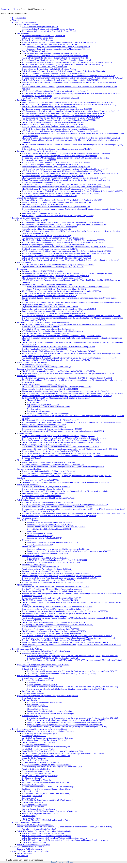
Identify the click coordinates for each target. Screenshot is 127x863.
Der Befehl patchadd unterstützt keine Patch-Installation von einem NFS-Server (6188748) (57, 624)
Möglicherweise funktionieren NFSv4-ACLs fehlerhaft (43, 304)
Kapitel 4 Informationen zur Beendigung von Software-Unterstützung (39, 729)
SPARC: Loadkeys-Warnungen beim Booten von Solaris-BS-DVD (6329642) (52, 122)
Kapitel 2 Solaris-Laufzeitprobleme (26, 218)
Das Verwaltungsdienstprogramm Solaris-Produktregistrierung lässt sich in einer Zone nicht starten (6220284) (65, 611)
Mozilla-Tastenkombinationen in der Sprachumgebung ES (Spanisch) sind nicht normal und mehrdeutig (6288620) (67, 396)
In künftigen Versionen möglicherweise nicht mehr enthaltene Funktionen (45, 731)
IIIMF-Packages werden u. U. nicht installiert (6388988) (44, 384)
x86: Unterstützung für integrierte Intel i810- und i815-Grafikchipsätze (49, 227)
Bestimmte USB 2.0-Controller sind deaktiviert (40, 327)
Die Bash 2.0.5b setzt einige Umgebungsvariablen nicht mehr (46, 487)
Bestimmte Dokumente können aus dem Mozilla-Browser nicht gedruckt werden (58, 549)
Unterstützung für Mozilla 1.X (34, 736)
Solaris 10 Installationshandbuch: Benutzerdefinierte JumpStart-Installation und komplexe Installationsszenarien (65, 840)
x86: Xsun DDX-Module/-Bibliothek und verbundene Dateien (46, 820)
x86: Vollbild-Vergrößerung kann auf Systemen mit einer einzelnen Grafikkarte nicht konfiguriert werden (63, 222)
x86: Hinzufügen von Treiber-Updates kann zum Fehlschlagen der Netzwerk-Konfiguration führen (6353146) (65, 169)
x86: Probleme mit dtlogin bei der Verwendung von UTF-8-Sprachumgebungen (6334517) (57, 238)
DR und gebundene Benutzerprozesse (42, 684)
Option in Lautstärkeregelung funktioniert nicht (40, 567)
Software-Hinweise (29, 700)
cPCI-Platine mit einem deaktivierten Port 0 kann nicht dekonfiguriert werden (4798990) (61, 673)
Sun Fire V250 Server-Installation (35, 51)
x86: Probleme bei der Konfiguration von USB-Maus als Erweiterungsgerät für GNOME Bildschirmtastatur (64, 224)
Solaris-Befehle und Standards (29, 484)
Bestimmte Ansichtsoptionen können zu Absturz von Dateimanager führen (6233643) (55, 573)
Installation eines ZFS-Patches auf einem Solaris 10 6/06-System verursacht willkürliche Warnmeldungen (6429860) (67, 273)
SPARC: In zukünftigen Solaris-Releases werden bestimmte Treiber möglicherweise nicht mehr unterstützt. (64, 753)
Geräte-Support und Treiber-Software (36, 773)
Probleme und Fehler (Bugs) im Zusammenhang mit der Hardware (43, 322)
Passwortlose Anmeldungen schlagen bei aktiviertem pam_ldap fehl (48, 462)
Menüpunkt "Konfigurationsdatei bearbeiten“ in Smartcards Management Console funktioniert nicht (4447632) (65, 482)
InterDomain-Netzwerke (31, 691)
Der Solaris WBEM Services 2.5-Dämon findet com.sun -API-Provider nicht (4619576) (56, 640)
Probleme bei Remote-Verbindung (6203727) (44, 538)
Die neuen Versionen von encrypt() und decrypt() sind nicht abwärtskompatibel (53, 464)
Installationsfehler (24, 100)
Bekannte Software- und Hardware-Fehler (38, 653)
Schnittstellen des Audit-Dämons (35, 760)
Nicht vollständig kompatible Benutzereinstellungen (47, 558)
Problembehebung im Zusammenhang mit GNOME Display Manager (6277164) (58, 47)
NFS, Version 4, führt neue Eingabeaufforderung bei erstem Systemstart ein (51, 53)
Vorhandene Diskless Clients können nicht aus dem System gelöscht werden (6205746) (56, 613)
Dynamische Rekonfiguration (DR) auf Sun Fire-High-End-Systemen (44, 651)
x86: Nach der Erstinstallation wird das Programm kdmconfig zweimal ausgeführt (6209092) (58, 129)
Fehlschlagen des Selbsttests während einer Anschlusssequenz (51, 713)
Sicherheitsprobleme (25, 460)
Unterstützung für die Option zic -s (35, 744)
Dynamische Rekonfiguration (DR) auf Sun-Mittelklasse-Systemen (43, 664)
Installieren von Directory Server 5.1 (36, 364)
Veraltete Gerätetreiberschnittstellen (36, 769)
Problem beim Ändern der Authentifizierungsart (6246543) (50, 524)
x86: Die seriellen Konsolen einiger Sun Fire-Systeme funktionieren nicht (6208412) (55, 91)
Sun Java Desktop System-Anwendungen (38, 809)
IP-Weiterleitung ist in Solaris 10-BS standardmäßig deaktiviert (46, 444)
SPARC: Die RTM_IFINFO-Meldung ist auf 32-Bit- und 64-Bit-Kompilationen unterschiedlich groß (61, 442)
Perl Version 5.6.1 (29, 798)
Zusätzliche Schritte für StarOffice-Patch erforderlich (42, 204)
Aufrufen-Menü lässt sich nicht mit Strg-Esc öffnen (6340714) (46, 236)
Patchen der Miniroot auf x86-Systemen (37, 40)
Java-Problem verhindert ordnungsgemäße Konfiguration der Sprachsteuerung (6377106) (57, 109)
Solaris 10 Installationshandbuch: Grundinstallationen (43, 833)
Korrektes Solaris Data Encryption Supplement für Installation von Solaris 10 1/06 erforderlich (59, 42)
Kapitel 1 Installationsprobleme (24, 22)
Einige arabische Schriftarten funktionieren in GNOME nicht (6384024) (50, 389)
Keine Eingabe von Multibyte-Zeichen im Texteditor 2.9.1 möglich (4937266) (52, 582)
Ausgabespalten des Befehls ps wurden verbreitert (41, 496)
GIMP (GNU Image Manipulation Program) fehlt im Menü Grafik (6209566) (57, 560)
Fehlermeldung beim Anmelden (39, 533)
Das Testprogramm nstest (32, 796)
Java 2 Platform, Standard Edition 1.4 (36, 780)
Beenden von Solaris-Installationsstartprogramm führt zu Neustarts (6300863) (52, 124)
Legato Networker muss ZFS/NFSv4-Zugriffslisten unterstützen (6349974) (56, 289)
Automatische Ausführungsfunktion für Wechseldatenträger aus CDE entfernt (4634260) (56, 256)
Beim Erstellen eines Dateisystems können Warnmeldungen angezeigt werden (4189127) (57, 149)
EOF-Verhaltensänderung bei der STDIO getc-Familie (43, 493)
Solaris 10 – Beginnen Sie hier (34, 842)
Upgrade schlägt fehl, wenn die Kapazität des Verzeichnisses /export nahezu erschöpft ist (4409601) (61, 193)
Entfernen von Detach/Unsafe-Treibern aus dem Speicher (49, 711)
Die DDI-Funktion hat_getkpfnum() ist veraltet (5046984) (44, 349)
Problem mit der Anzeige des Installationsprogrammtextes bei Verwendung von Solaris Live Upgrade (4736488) (66, 187)
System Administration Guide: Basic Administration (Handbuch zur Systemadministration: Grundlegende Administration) (64, 827)
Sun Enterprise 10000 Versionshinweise (32, 676)
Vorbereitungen (23, 33)
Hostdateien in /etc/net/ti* (32, 778)
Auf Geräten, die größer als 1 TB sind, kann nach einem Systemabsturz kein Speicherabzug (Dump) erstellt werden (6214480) (71, 316)
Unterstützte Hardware (31, 698)
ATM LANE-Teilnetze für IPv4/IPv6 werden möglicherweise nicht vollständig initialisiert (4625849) (61, 453)
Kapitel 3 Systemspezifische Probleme (27, 649)
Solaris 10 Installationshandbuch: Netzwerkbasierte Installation (46, 836)
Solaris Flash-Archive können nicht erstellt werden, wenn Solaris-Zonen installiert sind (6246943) (60, 80)
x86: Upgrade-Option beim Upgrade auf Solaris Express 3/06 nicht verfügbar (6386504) (56, 162)
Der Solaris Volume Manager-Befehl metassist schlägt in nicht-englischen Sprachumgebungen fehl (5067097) (65, 504)
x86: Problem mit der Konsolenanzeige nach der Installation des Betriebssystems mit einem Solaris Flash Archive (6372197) (70, 111)
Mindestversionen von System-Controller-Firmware (42, 667)
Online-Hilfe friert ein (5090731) (40, 544)
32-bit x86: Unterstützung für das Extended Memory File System (47, 738)
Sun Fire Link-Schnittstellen (33, 807)
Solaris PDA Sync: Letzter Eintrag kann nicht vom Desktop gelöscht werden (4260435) (56, 258)
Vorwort (15, 20)
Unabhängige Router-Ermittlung (34, 804)
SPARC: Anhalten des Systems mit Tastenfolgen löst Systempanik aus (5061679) (54, 631)
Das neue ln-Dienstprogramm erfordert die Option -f (42, 489)
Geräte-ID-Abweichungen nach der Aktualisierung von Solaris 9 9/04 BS (50, 164)
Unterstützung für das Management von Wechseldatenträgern (46, 747)
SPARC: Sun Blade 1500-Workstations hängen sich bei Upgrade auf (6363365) (53, 73)
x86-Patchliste (22, 856)
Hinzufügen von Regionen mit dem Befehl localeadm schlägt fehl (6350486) (52, 598)
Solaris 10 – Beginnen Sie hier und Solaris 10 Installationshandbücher (44, 831)
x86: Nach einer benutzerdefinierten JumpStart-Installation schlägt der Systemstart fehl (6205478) (60, 131)
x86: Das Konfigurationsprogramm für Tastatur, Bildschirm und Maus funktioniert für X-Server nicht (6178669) (66, 253)
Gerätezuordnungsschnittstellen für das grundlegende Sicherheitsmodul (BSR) (52, 767)
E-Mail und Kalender (30, 520)
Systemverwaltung (24, 584)
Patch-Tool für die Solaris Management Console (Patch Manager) (47, 800)
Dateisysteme (22, 269)
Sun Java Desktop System (27, 518)
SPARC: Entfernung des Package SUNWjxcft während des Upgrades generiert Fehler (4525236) (60, 189)
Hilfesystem (26, 540)
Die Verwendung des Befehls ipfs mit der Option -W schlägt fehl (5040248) (51, 633)
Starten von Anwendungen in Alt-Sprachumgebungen (48, 413)
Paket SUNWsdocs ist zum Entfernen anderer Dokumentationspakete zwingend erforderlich (58, 264)
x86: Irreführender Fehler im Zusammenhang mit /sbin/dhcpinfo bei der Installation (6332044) (58, 120)
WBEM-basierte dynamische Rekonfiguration (40, 813)
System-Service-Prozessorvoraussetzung (38, 678)
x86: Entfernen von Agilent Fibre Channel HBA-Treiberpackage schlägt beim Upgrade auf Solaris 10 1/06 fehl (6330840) (70, 173)
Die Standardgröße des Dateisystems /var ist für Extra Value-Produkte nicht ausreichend (56, 60)
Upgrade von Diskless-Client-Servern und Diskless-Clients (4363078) (49, 196)
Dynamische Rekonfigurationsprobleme (37, 680)
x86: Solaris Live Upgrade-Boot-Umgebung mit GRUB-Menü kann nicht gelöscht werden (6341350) (62, 171)
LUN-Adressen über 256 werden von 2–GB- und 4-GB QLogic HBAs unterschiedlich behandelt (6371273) (64, 438)
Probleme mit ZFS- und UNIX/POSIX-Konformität (42, 271)
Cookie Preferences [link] (57, 862)
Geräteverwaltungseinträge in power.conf (38, 771)
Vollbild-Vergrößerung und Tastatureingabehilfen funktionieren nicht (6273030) (53, 244)
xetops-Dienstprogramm (31, 818)
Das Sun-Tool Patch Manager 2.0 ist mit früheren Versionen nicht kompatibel (52, 589)
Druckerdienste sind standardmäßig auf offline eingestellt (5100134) (48, 471)
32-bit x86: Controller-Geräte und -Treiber (38, 749)
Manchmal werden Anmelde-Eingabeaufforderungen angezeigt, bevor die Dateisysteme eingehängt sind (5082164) (67, 476)
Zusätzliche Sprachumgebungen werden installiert (41, 213)
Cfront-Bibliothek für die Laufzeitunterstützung (40, 762)
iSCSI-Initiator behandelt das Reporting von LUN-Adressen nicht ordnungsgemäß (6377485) (58, 436)
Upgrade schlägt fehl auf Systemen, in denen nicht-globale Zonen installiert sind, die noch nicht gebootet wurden (66, 153)
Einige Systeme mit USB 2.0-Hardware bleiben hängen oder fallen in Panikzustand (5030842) (59, 351)
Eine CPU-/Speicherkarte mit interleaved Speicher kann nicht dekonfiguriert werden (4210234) (64, 722)
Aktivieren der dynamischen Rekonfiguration (44, 702)
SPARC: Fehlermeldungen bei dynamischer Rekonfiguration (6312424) (50, 600)
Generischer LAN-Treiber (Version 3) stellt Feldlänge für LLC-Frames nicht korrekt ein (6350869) (60, 447)
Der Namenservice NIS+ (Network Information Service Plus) (46, 793)
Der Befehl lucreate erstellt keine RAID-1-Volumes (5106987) (46, 627)
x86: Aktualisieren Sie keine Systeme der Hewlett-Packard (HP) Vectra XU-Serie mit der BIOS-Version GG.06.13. (67, 62)
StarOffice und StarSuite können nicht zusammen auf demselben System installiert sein (56, 207)
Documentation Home (9, 9)
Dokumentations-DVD (26, 262)
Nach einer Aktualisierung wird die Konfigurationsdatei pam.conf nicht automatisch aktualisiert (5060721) (63, 184)
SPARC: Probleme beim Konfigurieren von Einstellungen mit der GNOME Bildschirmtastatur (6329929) (63, 240)
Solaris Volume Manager (26, 500)
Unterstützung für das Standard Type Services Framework (44, 740)
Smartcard (21, 478)
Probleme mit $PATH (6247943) (40, 536)
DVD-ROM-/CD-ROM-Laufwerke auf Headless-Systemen (45, 333)
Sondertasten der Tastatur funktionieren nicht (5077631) (44, 424)
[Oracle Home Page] (7, 7)
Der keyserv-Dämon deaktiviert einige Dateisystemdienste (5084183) (49, 473)
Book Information (19, 18)
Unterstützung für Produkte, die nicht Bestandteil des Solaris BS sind (49, 31)
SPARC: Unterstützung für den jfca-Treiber (39, 742)
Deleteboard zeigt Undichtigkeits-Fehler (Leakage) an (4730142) (52, 658)
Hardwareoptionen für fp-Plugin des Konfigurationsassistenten (46, 764)
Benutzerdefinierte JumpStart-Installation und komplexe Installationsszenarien (57, 56)
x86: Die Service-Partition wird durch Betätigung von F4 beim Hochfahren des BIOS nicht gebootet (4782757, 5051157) (69, 638)
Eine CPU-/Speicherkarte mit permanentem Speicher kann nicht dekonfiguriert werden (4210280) (65, 724)
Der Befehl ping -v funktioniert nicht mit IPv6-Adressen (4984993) (48, 498)
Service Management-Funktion (29, 469)
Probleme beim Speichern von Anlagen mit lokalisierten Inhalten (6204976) (56, 527)
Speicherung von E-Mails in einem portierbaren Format (48, 407)
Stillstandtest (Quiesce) (36, 704)
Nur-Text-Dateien (34, 409)
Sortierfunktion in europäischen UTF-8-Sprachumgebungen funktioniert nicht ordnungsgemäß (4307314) (63, 431)
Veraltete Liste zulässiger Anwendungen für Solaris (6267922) (46, 569)
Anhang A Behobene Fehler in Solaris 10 (28, 847)
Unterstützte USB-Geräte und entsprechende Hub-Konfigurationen (48, 329)
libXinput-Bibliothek (30, 791)
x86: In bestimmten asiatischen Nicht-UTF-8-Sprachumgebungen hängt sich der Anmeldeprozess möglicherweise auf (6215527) (72, 422)
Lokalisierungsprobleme (26, 376)
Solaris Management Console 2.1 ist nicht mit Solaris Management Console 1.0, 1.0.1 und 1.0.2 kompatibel (64, 71)
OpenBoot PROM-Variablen (33, 693)
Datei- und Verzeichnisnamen (38, 411)
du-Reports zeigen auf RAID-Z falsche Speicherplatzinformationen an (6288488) (54, 293)
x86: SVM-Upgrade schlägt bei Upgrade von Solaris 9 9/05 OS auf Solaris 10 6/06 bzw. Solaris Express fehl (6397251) (69, 104)
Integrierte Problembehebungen (29, 849)
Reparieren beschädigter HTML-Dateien (43, 404)
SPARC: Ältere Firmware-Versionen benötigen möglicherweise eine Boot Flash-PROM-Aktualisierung (62, 64)
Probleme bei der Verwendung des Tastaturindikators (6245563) (47, 571)
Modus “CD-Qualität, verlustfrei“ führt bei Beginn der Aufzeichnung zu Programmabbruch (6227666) (62, 576)
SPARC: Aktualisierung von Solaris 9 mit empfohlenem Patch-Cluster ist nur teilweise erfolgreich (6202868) (64, 178)
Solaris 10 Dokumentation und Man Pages (33, 844)
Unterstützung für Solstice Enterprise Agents (39, 733)
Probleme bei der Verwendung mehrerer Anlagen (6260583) (50, 522)
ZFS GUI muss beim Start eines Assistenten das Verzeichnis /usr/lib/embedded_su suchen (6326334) (61, 291)
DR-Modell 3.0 (33, 682)
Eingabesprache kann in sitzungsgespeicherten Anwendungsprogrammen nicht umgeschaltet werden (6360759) (65, 391)
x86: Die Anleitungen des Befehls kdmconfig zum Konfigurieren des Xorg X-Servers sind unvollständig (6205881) (67, 251)
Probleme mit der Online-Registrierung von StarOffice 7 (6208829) (53, 562)
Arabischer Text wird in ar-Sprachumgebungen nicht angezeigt (46, 229)
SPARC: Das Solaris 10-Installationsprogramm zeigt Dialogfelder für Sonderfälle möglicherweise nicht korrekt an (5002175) (71, 138)
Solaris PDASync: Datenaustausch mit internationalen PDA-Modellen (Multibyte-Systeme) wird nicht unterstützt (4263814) (70, 260)
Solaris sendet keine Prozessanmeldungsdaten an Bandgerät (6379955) (49, 107)
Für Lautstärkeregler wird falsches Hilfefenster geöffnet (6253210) (53, 542)
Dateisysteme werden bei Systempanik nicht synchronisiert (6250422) (49, 296)
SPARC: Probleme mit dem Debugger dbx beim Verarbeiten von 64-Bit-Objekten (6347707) (58, 371)
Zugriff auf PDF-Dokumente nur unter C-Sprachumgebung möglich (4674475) (53, 267)
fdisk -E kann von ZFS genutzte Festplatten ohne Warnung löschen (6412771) (52, 278)
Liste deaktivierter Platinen (37, 707)
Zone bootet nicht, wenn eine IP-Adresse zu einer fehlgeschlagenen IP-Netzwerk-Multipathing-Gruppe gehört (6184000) (69, 449)
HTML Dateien (33, 402)
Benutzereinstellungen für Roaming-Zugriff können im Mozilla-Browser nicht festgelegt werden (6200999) (69, 551)
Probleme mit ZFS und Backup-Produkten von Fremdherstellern (47, 284)
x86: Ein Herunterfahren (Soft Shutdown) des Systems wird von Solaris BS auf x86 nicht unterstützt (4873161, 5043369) (69, 358)
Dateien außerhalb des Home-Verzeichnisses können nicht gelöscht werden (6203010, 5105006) (59, 578)
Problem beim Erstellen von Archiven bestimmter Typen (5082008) (48, 580)
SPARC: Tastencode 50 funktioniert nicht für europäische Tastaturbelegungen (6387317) (57, 387)
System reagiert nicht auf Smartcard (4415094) (40, 480)
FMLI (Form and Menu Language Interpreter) (40, 776)
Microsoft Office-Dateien (37, 400)
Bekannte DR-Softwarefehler (33, 669)
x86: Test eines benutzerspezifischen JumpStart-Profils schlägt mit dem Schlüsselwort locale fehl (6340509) (64, 113)
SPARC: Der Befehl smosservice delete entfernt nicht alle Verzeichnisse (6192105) (54, 622)
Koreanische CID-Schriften (33, 784)
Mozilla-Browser (28, 547)
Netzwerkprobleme (24, 433)
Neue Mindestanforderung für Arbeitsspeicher (40, 27)
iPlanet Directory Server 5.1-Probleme (32, 362)
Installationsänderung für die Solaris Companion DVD (43, 36)
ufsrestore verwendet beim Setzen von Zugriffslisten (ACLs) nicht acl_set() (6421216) (55, 276)
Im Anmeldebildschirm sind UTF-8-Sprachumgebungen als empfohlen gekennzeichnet (56, 398)
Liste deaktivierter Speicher (37, 709)
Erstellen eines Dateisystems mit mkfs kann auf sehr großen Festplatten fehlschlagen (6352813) (59, 309)
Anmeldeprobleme (29, 531)
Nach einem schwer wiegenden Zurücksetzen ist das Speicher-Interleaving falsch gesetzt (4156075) (66, 720)
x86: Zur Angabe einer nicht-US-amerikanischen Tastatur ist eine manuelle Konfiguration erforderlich (61, 336)
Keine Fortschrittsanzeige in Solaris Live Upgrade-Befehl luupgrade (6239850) (53, 176)
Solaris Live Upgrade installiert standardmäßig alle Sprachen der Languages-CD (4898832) (58, 216)
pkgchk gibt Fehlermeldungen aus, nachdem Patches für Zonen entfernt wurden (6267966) (57, 607)
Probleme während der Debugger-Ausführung (35, 369)
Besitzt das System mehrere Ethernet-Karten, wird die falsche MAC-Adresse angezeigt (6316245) (60, 440)
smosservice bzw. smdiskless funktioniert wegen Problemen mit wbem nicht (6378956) (56, 587)
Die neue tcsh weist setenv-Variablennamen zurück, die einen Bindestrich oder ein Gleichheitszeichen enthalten (65, 491)
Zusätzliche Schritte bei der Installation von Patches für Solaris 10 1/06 (49, 44)
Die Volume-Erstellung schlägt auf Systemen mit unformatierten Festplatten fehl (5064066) (57, 507)
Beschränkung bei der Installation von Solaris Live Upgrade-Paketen (49, 69)
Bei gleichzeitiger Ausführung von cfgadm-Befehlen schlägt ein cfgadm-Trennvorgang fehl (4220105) (67, 727)
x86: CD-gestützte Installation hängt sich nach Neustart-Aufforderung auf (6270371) (55, 127)
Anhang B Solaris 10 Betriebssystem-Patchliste (30, 851)
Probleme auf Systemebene (32, 556)
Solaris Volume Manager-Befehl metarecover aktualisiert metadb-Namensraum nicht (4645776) (59, 516)
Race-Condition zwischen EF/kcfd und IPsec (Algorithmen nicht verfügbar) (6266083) (56, 609)
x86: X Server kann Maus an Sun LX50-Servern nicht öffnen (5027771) (50, 98)
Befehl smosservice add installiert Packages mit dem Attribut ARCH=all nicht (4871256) (56, 202)
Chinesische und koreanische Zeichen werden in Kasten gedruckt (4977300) (52, 429)
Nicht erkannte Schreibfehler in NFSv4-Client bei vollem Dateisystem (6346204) (53, 313)
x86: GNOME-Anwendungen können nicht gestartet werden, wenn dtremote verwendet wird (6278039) (63, 242)
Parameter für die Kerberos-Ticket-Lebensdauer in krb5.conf (45, 782)
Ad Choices (70, 862)
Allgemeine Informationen (27, 24)
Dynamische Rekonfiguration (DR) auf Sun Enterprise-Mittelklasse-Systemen (47, 696)
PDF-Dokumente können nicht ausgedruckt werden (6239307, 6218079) (50, 420)
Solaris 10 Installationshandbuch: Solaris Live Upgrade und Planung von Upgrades (54, 838)
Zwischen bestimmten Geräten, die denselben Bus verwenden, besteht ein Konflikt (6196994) (58, 347)
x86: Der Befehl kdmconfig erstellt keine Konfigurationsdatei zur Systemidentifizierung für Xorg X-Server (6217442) (68, 247)
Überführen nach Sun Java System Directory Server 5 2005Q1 (46, 367)
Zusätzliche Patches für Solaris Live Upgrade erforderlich (44, 67)
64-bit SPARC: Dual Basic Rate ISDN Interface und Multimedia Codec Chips (52, 751)
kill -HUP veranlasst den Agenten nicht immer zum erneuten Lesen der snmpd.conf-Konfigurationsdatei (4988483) (67, 636)
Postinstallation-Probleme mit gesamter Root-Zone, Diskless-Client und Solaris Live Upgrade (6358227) (63, 116)
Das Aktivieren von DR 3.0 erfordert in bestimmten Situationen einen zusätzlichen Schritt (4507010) (66, 689)
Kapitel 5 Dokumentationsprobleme (26, 822)
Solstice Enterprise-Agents (32, 802)
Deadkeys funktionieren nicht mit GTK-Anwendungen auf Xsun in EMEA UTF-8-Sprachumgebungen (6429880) (67, 378)
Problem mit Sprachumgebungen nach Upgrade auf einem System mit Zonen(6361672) (56, 167)
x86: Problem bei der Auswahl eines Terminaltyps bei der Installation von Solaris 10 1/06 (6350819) (61, 118)
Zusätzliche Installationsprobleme (30, 198)
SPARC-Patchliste (24, 853)
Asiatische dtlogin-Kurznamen (34, 758)
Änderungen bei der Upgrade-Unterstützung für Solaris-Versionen (48, 29)
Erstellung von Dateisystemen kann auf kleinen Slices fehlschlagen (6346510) (52, 311)
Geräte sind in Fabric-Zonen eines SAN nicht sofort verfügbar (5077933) (50, 629)
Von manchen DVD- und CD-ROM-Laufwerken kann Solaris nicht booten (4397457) (56, 360)
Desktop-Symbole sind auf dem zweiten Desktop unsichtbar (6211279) (50, 249)
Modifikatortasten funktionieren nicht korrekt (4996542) (44, 427)
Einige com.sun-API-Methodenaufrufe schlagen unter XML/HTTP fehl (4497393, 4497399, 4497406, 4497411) (66, 642)
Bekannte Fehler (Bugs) (31, 716)
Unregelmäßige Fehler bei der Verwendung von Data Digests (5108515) (50, 451)
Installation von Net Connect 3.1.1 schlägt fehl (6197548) (44, 616)
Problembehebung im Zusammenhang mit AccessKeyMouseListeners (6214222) (58, 49)
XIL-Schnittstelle (28, 816)
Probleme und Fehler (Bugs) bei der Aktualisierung (37, 151)
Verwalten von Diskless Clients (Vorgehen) (39, 829)
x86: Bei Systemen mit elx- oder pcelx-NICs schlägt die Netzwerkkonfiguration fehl (55, 58)
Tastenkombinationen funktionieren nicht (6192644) (47, 553)
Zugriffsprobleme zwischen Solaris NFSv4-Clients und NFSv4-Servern (50, 307)
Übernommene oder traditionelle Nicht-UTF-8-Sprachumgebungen (48, 787)
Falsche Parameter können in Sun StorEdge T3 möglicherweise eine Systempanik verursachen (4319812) (63, 467)
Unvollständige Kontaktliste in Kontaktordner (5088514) (49, 529)
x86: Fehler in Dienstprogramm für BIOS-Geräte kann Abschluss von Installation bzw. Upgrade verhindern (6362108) (68, 76)
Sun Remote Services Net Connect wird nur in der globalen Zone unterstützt (52, 591)
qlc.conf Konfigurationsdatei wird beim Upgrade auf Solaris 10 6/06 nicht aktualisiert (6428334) (59, 156)
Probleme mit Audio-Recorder (34, 564)
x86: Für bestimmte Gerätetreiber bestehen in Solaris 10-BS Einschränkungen (52, 331)
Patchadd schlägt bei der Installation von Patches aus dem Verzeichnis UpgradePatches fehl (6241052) (62, 200)
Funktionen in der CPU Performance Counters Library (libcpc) (46, 789)
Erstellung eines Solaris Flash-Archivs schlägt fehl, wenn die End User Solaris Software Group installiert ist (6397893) (68, 102)
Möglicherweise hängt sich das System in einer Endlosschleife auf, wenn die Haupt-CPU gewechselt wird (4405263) (68, 373)
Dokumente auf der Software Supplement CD (35, 824)
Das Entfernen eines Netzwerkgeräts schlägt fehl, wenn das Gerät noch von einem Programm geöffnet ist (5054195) (72, 656)
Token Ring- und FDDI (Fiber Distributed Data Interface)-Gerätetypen (49, 811)
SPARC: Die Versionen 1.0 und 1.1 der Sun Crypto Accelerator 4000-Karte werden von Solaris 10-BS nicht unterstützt (68, 324)
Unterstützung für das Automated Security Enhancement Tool (46, 756)
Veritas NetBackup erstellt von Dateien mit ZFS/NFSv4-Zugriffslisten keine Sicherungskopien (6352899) (68, 287)
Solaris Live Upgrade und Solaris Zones (37, 38)
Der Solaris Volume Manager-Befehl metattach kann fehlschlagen (47, 502)
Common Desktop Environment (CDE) (32, 220)
